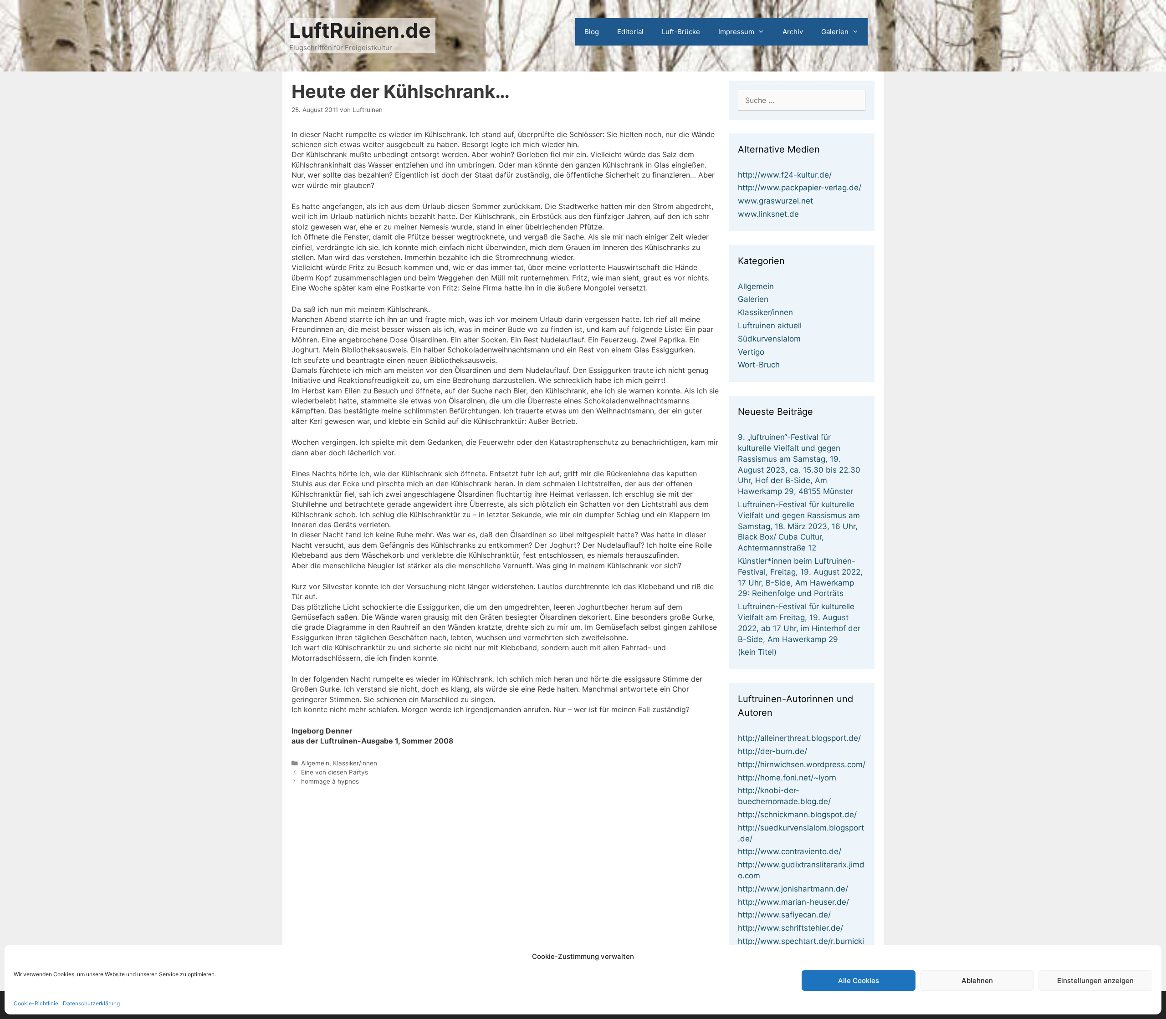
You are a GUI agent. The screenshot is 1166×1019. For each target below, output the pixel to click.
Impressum (736, 31)
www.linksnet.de (768, 214)
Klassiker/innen (355, 763)
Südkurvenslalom (769, 338)
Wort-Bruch (759, 364)
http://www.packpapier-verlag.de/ (799, 187)
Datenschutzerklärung (91, 1003)
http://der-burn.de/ (772, 751)
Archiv (792, 31)
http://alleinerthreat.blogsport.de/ (799, 738)
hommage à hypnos (330, 781)
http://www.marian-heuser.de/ (793, 902)
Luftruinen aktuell (770, 325)
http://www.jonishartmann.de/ (793, 888)
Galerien (835, 31)
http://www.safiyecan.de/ (784, 914)
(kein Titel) (757, 652)
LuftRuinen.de (360, 30)
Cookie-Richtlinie (36, 1003)
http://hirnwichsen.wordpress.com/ (801, 764)
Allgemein (315, 763)
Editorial (630, 31)
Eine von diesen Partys (334, 772)
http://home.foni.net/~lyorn (787, 777)
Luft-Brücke (681, 31)
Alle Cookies (858, 980)
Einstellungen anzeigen (1095, 980)
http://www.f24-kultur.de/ (785, 174)
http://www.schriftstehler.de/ (790, 927)
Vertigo (751, 352)
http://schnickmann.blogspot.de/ (797, 814)
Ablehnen (977, 980)
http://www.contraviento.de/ (789, 851)
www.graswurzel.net (775, 200)
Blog (591, 31)
